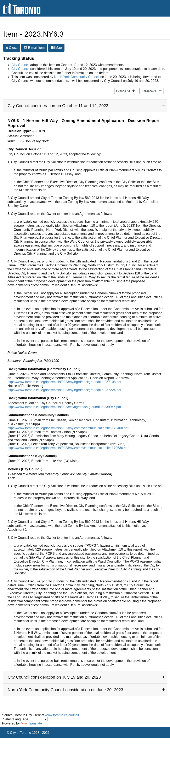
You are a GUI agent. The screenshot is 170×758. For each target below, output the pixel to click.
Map (58, 47)
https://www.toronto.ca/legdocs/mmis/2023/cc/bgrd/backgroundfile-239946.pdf (64, 407)
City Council (20, 65)
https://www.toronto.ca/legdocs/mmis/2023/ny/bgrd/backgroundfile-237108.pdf (64, 382)
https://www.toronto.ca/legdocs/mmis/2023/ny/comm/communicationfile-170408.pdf (67, 428)
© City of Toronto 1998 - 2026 (28, 732)
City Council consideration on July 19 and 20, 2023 (54, 677)
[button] (53, 47)
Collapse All (148, 90)
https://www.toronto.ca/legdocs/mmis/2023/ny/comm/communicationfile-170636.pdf (67, 448)
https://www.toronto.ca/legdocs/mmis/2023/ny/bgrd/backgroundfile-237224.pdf (64, 390)
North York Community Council (77, 77)
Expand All (122, 90)
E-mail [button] (36, 47)
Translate (35, 723)
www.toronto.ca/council (62, 715)
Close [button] (13, 47)
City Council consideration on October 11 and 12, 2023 (58, 105)
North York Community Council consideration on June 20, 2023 (65, 689)
